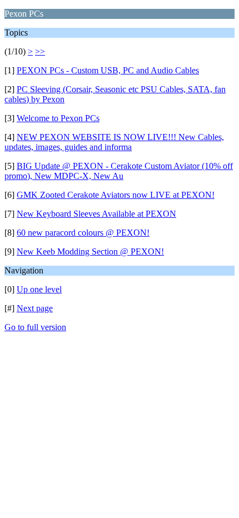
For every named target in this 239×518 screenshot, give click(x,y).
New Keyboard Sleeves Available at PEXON (96, 213)
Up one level (39, 289)
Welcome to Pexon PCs (58, 118)
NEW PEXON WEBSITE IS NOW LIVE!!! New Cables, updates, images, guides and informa (114, 142)
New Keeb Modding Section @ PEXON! (90, 251)
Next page (35, 308)
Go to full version (35, 327)
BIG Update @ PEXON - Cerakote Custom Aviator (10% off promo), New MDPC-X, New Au (118, 171)
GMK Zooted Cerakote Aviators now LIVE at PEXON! (116, 195)
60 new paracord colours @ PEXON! (83, 232)
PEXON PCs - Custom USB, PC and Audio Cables (108, 70)
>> (40, 51)
